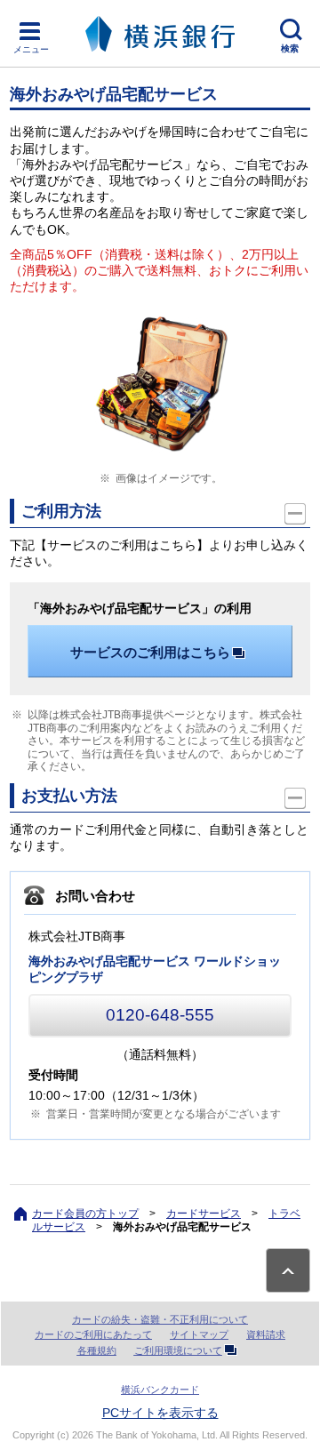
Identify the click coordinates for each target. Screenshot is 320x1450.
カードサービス (203, 1213)
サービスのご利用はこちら (150, 652)
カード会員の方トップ (85, 1213)
